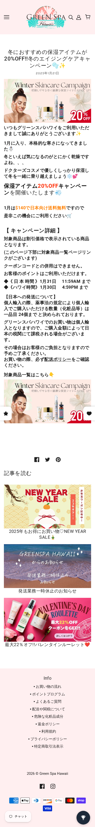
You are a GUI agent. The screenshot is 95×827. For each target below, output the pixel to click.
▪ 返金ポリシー (48, 724)
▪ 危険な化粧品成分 (47, 716)
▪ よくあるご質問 (47, 701)
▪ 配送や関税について (47, 709)
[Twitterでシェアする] (47, 459)
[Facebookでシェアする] (36, 459)
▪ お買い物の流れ (47, 686)
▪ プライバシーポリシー (47, 739)
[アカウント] (78, 17)
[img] (71, 17)
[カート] (88, 17)
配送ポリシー (57, 359)
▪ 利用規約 (47, 731)
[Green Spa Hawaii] (45, 17)
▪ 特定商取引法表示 (47, 746)
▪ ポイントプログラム (47, 694)
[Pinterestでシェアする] (58, 459)
